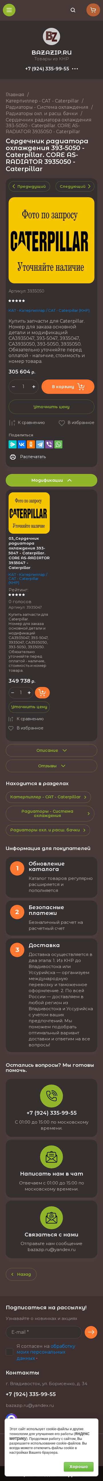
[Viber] (49, 444)
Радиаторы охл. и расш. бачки (42, 113)
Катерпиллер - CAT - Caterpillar (42, 101)
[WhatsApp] (58, 444)
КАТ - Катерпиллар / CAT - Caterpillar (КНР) (49, 310)
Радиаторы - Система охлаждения (47, 107)
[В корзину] (42, 692)
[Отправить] (91, 1332)
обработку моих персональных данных (46, 1352)
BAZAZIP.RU (51, 52)
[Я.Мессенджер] (13, 444)
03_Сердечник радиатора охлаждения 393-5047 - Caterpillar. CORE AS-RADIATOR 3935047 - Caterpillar (29, 553)
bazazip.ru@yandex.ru (30, 1405)
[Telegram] (40, 444)
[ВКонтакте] (22, 444)
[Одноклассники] (31, 444)
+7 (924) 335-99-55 (47, 68)
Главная (15, 94)
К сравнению (31, 422)
